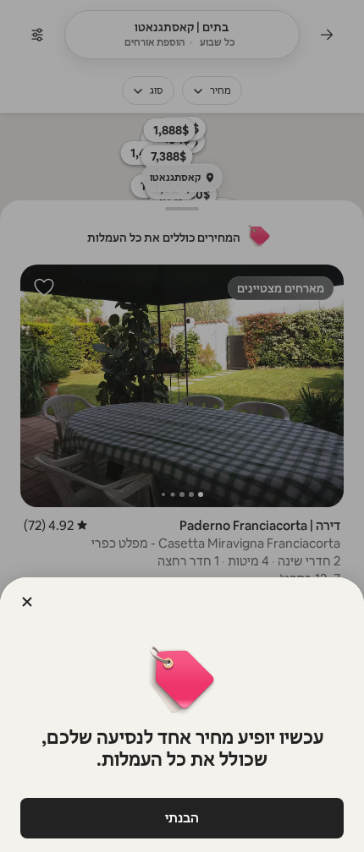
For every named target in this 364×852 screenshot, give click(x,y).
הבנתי (182, 818)
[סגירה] (27, 602)
